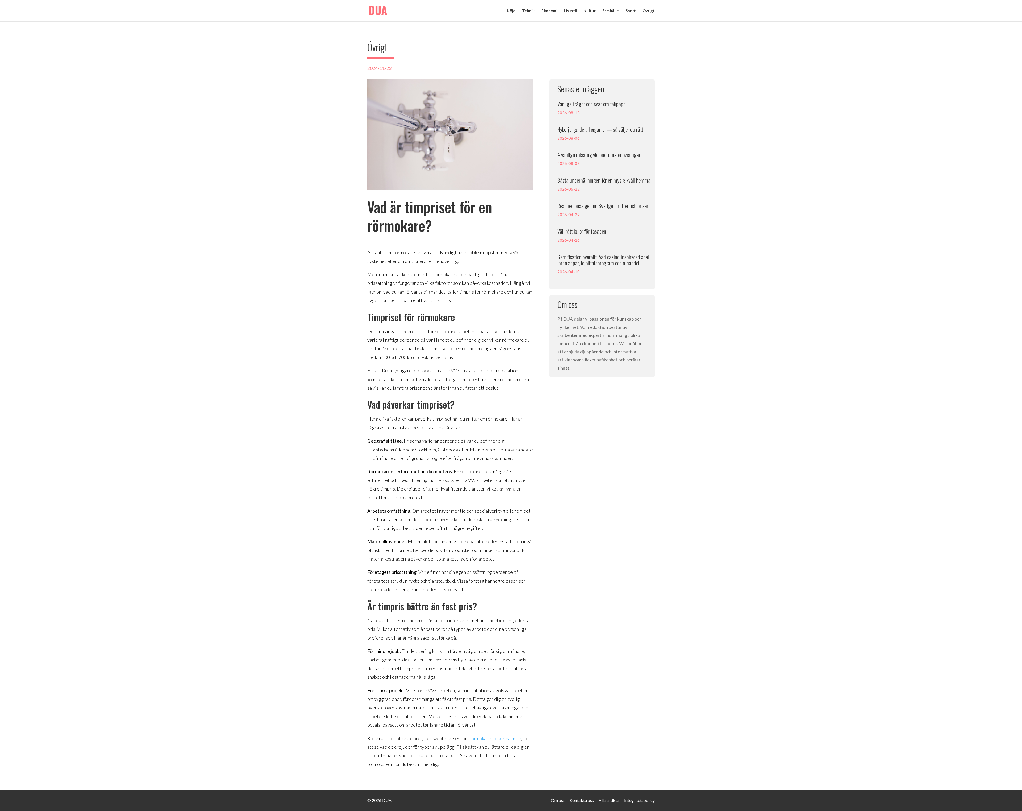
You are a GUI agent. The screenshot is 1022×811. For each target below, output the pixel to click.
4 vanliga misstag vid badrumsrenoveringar (599, 154)
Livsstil (570, 11)
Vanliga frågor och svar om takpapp (591, 104)
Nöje (511, 11)
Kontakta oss (582, 800)
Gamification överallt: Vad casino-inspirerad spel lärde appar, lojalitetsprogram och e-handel (603, 260)
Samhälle (610, 11)
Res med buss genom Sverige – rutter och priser (602, 205)
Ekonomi (549, 11)
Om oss (558, 800)
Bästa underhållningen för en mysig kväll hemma (603, 180)
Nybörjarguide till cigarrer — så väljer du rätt (600, 129)
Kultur (590, 11)
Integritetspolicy (639, 800)
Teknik (528, 11)
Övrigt (648, 11)
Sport (630, 11)
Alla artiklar (609, 800)
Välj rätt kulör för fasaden (581, 231)
